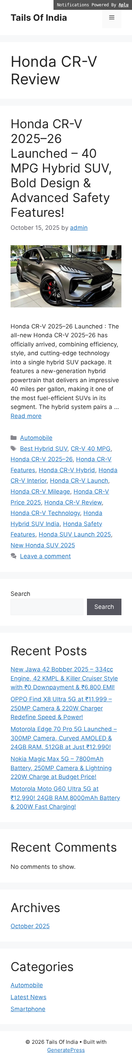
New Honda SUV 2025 (43, 545)
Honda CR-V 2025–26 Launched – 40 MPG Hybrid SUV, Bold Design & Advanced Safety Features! (61, 168)
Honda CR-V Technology (45, 512)
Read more (26, 415)
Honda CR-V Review (73, 502)
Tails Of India (39, 17)
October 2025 (30, 926)
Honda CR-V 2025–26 (42, 459)
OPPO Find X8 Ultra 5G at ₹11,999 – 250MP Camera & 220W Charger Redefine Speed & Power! (61, 708)
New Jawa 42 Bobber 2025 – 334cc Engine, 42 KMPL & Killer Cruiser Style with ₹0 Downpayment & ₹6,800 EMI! (64, 678)
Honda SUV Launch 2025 (75, 534)
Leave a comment (45, 556)
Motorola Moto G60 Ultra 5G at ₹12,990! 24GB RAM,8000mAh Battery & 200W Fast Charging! (65, 797)
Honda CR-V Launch (79, 480)
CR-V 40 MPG (91, 448)
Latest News (28, 997)
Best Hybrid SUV (43, 448)
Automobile (36, 437)
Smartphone (28, 1009)
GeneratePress (66, 1050)
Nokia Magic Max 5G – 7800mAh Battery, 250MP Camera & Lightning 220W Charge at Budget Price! (61, 767)
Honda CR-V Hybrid (67, 470)
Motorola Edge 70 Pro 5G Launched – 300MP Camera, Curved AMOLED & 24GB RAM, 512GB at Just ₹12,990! (64, 737)
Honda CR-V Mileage (40, 491)
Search (20, 593)
